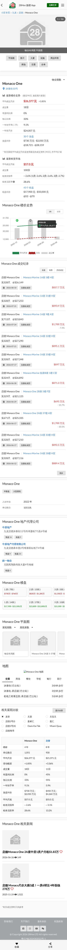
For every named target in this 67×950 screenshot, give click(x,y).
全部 (58, 212)
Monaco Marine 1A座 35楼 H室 (39, 354)
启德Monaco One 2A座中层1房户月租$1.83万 (30, 851)
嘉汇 (52, 721)
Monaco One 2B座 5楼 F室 (36, 391)
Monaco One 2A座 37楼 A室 (37, 413)
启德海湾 (9, 730)
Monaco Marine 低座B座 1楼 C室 (40, 372)
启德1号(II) (10, 726)
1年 (50, 212)
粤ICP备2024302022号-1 (33, 938)
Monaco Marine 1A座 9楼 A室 (38, 314)
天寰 (30, 716)
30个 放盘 (29, 136)
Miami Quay (56, 726)
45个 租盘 (29, 187)
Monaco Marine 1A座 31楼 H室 (39, 295)
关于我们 (25, 921)
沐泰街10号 (12, 88)
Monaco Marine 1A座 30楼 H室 (39, 434)
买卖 (43, 270)
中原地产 (7, 527)
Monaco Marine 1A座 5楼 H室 (38, 277)
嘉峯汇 (31, 721)
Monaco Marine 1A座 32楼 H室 (39, 336)
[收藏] (61, 851)
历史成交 (60, 270)
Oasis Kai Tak (34, 726)
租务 (51, 270)
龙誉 (7, 716)
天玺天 (53, 716)
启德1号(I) (10, 721)
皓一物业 (7, 560)
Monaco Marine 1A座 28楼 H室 (39, 453)
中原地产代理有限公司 (14, 544)
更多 (61, 473)
